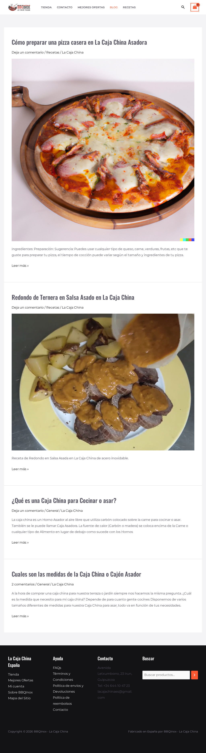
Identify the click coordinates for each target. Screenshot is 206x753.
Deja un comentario (28, 52)
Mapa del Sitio (19, 698)
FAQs (57, 668)
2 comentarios (23, 584)
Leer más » (20, 265)
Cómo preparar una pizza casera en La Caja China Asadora (79, 41)
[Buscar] (194, 675)
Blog (114, 7)
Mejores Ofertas (91, 7)
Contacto (64, 7)
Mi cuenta (16, 686)
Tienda (46, 7)
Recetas (129, 7)
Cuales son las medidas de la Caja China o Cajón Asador (76, 573)
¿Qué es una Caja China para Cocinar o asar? (64, 500)
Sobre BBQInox (20, 692)
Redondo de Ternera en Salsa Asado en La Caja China (73, 297)
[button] (183, 7)
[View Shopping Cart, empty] (195, 7)
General (52, 511)
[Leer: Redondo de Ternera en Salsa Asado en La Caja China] (103, 382)
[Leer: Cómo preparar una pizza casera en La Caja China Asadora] (103, 150)
